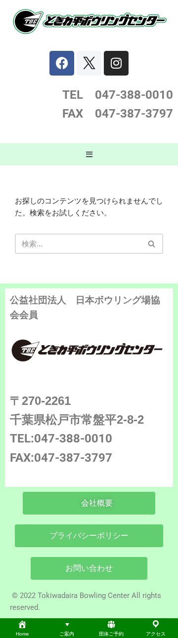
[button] (89, 154)
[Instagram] (116, 63)
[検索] (152, 244)
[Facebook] (61, 63)
